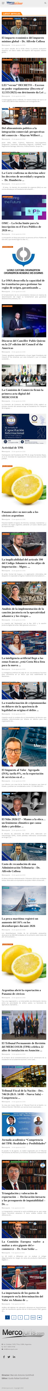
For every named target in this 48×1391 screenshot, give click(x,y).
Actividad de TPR (12, 447)
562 (33, 1317)
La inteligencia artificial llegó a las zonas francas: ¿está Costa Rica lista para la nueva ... (23, 662)
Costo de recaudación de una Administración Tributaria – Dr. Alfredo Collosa (21, 868)
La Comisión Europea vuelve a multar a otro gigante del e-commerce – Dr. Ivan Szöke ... (23, 1245)
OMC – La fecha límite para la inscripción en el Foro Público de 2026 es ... (21, 227)
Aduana (5, 1067)
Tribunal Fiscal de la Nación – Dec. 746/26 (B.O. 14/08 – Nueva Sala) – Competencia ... (23, 1094)
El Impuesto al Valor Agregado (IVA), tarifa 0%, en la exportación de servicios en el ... (22, 773)
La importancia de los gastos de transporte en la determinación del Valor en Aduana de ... (22, 1296)
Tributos (18, 18)
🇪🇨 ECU (31, 728)
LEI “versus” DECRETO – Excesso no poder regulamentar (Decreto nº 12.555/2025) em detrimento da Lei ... (24, 89)
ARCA (4, 583)
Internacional (7, 18)
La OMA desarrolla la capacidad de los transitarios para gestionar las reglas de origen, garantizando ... (23, 284)
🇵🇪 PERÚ (23, 109)
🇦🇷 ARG (25, 18)
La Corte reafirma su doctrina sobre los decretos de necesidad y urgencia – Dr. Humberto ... (23, 176)
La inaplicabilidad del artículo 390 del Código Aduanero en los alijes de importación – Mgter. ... (23, 563)
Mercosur (6, 366)
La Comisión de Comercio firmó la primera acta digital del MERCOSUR (22, 393)
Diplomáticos (7, 306)
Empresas (6, 793)
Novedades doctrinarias (19, 153)
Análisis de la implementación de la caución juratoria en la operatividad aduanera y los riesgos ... (23, 612)
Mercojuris (6, 45)
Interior (6, 887)
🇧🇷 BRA (16, 59)
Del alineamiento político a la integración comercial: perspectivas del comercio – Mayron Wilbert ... (23, 132)
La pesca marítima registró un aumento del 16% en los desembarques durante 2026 (20, 922)
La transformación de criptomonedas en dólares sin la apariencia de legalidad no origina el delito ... (24, 706)
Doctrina (6, 153)
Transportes (7, 59)
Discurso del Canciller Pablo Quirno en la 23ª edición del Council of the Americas (23, 344)
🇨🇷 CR (16, 632)
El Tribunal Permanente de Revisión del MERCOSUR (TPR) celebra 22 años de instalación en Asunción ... (23, 1047)
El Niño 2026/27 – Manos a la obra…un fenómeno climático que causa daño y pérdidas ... (24, 823)
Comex (5, 109)
